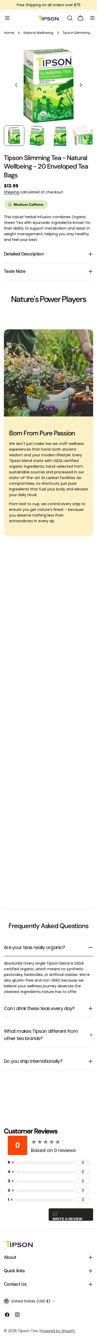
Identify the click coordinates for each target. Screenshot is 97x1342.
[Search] (70, 18)
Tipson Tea (28, 1330)
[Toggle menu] (6, 18)
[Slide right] (80, 85)
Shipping (11, 192)
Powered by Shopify (57, 1330)
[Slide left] (16, 85)
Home (9, 33)
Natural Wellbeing (38, 33)
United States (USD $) (30, 1301)
